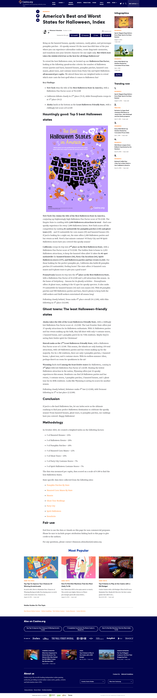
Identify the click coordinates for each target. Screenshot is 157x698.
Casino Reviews (81, 611)
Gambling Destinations (123, 650)
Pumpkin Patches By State (58, 485)
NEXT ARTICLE (132, 3)
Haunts (50, 495)
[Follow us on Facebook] (123, 4)
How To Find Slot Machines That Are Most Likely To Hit (116, 629)
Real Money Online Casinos (32, 611)
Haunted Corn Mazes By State (59, 490)
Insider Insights (70, 3)
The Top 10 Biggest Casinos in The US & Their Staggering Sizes (124, 655)
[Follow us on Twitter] (121, 4)
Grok (96, 35)
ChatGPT (75, 35)
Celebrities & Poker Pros (48, 650)
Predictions (87, 2)
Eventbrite (51, 516)
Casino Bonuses (70, 611)
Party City (51, 506)
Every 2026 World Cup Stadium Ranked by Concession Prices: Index (121, 63)
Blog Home (53, 3)
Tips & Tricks (101, 3)
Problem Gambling (47, 690)
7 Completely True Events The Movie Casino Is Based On (80, 629)
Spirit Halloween (54, 511)
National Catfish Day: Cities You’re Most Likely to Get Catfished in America (122, 163)
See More (118, 75)
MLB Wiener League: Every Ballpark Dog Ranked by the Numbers (122, 147)
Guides (61, 2)
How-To (67, 580)
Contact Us (116, 674)
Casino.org (113, 695)
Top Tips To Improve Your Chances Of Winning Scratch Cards (42, 629)
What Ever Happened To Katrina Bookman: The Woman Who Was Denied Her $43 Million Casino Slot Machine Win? (49, 657)
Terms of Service (28, 690)
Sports (79, 2)
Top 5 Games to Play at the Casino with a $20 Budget (87, 655)
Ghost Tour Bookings (56, 501)
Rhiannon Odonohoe (56, 30)
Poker (94, 2)
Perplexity (86, 35)
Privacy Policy (37, 690)
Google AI (107, 35)
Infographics (46, 11)
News (108, 2)
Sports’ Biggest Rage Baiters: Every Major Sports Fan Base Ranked (123, 35)
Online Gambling (46, 611)
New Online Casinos (59, 611)
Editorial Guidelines (127, 674)
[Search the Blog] (125, 3)
